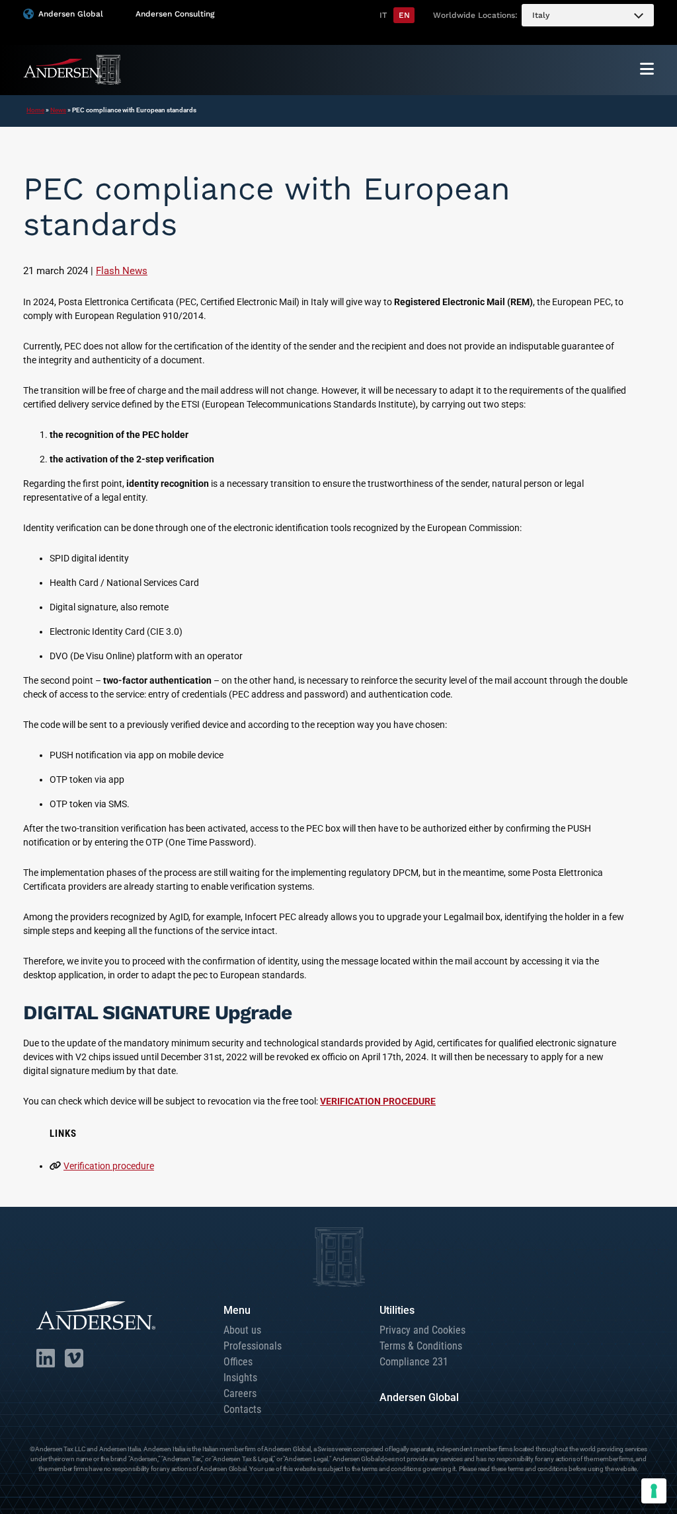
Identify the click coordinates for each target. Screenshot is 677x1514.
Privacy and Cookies (422, 1330)
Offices (238, 1361)
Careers (240, 1393)
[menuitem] (588, 15)
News (58, 110)
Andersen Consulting (175, 13)
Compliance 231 (413, 1361)
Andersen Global (70, 13)
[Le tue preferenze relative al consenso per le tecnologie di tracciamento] (653, 1490)
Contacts (242, 1409)
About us (242, 1330)
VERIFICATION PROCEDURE (378, 1101)
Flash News (121, 271)
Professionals (252, 1346)
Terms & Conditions (420, 1346)
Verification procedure (108, 1166)
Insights (240, 1377)
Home (35, 110)
